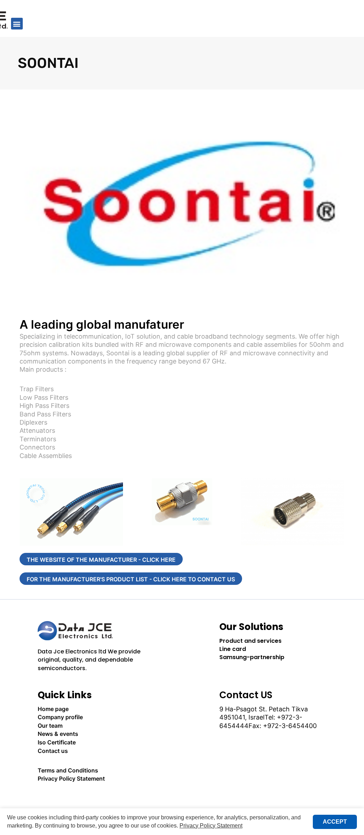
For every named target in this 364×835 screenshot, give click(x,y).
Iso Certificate (57, 742)
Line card (232, 649)
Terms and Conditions (68, 770)
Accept (335, 822)
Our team (50, 725)
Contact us (53, 750)
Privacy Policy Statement (71, 778)
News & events (58, 733)
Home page (53, 708)
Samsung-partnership (251, 657)
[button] (17, 23)
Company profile (60, 717)
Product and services (250, 641)
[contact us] (91, 798)
